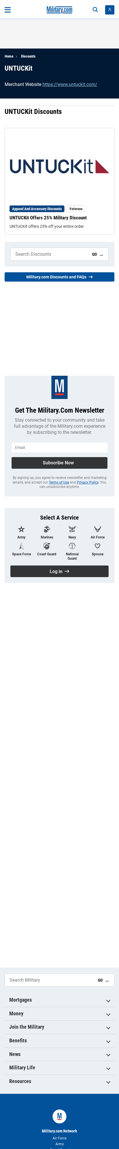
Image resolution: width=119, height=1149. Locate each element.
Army (59, 1144)
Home (9, 56)
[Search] (95, 10)
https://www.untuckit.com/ (69, 84)
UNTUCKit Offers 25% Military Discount (48, 218)
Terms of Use (59, 482)
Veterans (76, 209)
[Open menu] (8, 10)
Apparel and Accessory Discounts (37, 209)
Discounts (28, 56)
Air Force (59, 1138)
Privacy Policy (87, 482)
